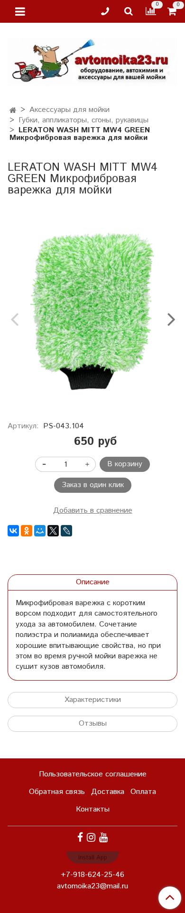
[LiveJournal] (66, 530)
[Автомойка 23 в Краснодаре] (92, 60)
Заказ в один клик (93, 485)
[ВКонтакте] (13, 530)
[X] (53, 530)
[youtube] (103, 838)
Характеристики (93, 699)
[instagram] (91, 838)
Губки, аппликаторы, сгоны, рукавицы (83, 120)
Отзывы (93, 723)
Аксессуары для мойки (69, 109)
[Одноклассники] (26, 530)
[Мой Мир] (40, 530)
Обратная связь (57, 791)
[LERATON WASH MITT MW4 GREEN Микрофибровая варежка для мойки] (92, 311)
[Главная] (13, 110)
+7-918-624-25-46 (92, 874)
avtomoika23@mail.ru (92, 886)
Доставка (107, 791)
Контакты (93, 809)
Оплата (143, 791)
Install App (93, 857)
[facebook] (80, 838)
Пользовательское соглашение (93, 774)
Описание (93, 582)
